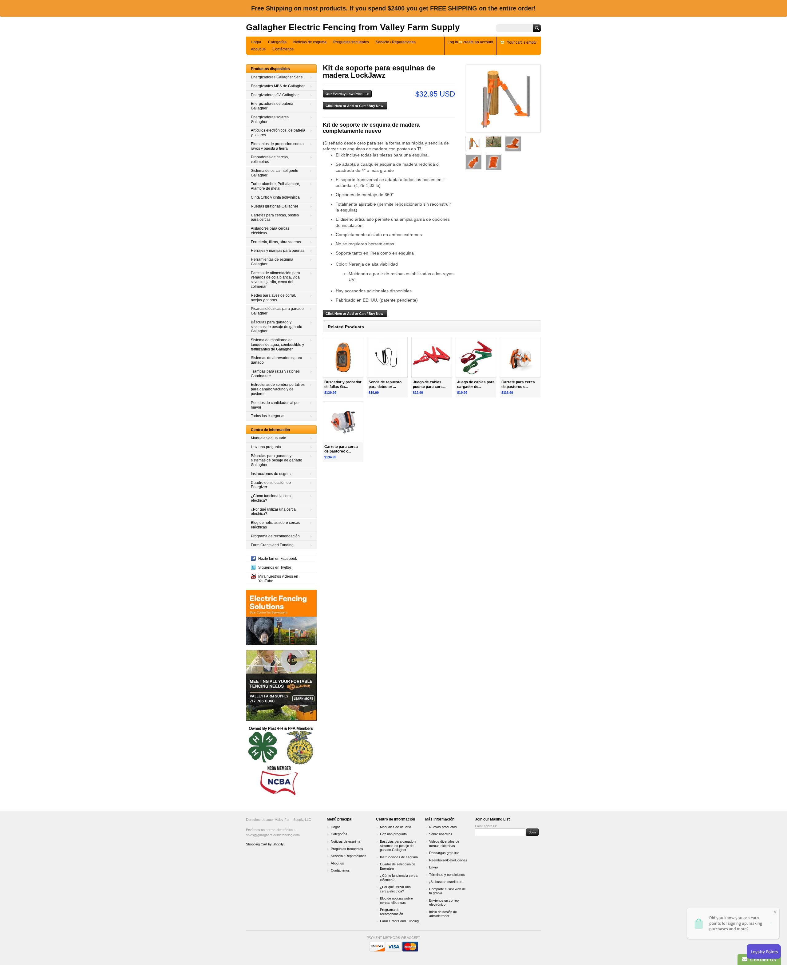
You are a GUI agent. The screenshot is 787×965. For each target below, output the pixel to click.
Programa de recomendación (275, 536)
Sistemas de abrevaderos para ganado (276, 360)
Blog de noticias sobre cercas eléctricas (275, 524)
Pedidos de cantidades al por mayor (275, 405)
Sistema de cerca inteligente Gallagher (274, 172)
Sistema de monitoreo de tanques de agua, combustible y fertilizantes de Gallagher (277, 344)
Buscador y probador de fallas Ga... (343, 384)
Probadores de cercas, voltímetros (270, 159)
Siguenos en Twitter (274, 567)
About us (258, 49)
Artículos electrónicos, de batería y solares (278, 132)
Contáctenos (283, 49)
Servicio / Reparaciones (396, 42)
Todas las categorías (268, 416)
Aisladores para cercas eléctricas (270, 230)
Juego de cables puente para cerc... (429, 384)
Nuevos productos (443, 827)
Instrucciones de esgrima (272, 474)
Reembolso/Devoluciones (448, 860)
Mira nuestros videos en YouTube (278, 578)
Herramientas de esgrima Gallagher (272, 261)
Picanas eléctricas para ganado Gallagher (277, 311)
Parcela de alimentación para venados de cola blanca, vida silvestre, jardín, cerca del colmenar (275, 280)
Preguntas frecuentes (351, 42)
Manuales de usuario (268, 438)
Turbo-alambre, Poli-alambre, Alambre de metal (275, 186)
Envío (433, 867)
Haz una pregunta (266, 447)
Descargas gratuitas (444, 853)
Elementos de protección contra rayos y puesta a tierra (277, 146)
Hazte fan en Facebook (277, 558)
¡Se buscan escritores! (446, 882)
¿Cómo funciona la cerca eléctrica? (272, 498)
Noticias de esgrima (309, 42)
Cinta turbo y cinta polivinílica (275, 197)
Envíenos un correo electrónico (444, 903)
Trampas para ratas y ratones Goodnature (275, 373)
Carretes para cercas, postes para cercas (275, 217)
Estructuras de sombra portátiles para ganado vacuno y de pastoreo (278, 389)
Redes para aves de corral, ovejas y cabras (273, 297)
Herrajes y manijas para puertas (277, 250)
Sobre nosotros (440, 834)
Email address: (486, 826)
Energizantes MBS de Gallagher (278, 86)
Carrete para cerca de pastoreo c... (518, 384)
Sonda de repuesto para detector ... (385, 384)
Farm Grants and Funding (272, 545)
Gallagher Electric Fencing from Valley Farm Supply (353, 27)
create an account (478, 42)
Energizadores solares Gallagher (270, 119)
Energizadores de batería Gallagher (272, 105)
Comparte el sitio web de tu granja (447, 891)
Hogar (256, 42)
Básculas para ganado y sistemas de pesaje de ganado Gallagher (276, 327)
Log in (453, 42)
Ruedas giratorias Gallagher (274, 206)
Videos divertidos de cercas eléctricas (444, 844)
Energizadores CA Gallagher (275, 95)
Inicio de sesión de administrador (443, 914)
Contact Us (761, 959)
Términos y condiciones (447, 874)
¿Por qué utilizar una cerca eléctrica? (273, 511)
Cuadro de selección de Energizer (271, 485)
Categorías (277, 42)
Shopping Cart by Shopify (265, 844)
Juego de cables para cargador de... (476, 384)
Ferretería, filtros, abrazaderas (276, 242)
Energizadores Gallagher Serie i (278, 77)
